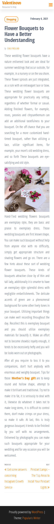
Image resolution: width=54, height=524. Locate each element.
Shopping (11, 19)
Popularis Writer (31, 518)
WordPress (37, 512)
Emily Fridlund (13, 48)
